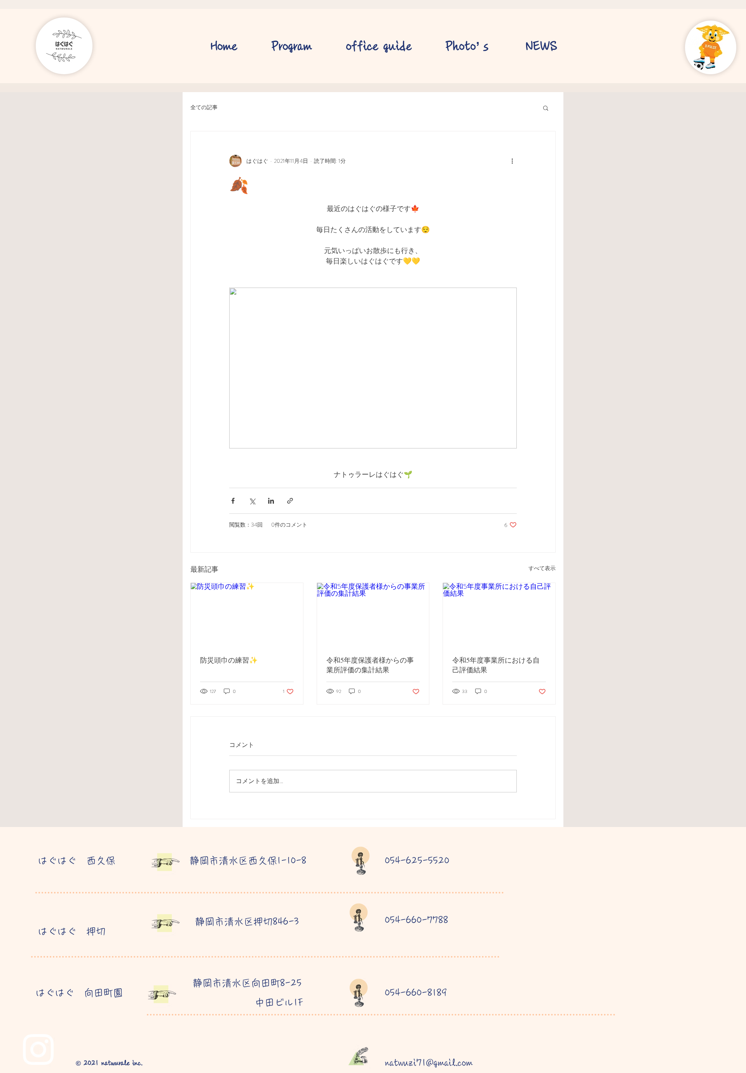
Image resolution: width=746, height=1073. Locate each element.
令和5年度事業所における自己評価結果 (496, 664)
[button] (545, 108)
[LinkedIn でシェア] (271, 500)
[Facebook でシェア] (233, 500)
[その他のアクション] (512, 161)
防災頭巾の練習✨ (229, 660)
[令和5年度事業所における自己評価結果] (499, 614)
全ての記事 (204, 107)
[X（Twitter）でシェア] (252, 500)
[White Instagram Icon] (38, 1049)
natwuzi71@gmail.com (429, 1063)
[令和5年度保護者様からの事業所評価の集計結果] (373, 614)
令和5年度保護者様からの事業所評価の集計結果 (370, 664)
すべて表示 (542, 568)
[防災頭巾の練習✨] (247, 614)
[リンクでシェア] (290, 500)
